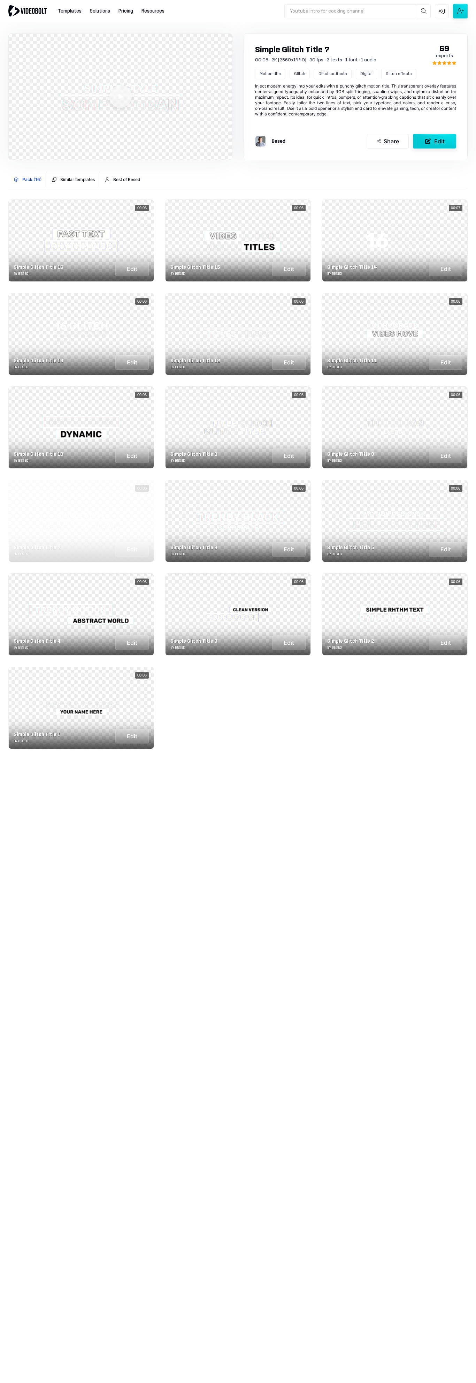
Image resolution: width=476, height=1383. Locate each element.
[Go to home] (27, 10)
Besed (278, 141)
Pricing (125, 11)
